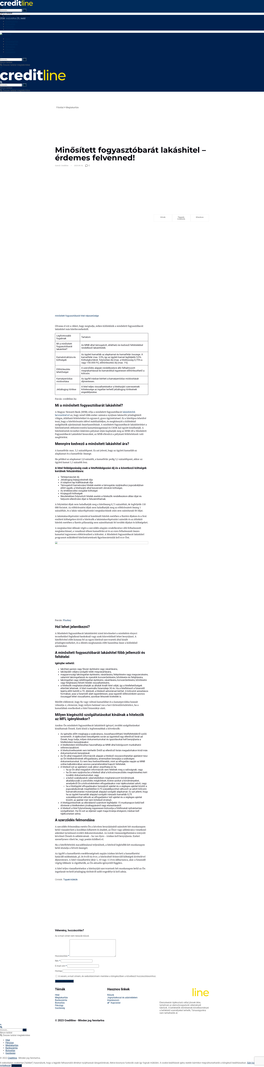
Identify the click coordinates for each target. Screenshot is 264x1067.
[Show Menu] (1, 67)
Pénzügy (10, 26)
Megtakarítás (12, 18)
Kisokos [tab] (200, 217)
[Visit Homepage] (16, 5)
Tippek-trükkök (70, 879)
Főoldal (60, 107)
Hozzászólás (62, 956)
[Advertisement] (155, 125)
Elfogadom (16, 1066)
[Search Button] (25, 10)
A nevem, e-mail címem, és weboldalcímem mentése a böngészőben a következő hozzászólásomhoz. (107, 976)
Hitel (8, 16)
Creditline (70, 1020)
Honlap (58, 971)
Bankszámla (12, 21)
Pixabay (67, 620)
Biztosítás (10, 24)
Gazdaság (10, 29)
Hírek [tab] (163, 217)
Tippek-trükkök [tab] (181, 218)
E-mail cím (61, 966)
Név (57, 960)
